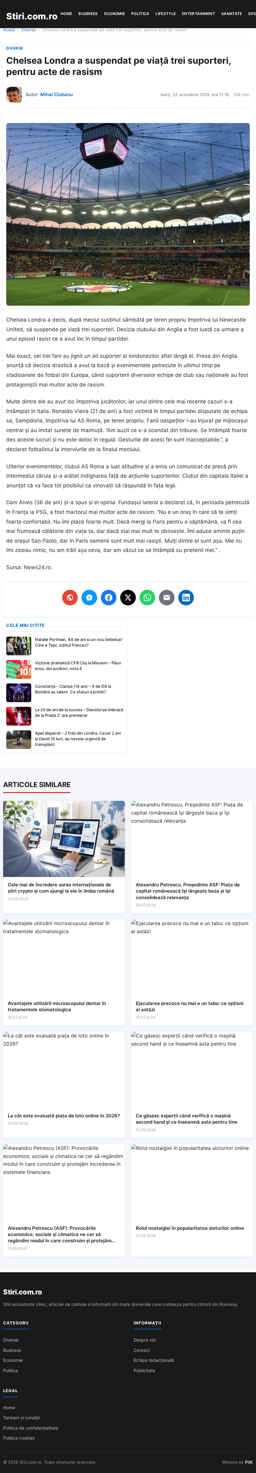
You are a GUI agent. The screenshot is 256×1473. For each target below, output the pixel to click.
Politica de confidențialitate (30, 1428)
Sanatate (231, 13)
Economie (114, 13)
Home (66, 13)
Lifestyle (165, 13)
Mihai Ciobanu (56, 94)
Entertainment (198, 13)
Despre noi (144, 1339)
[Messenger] (89, 597)
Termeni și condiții (21, 1417)
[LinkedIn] (186, 597)
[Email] (167, 597)
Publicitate (144, 1370)
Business (88, 13)
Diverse (28, 29)
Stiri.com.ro (22, 1292)
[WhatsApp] (147, 597)
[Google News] (70, 597)
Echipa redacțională (154, 1360)
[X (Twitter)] (128, 597)
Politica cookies (19, 1438)
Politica (140, 13)
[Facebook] (108, 597)
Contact (142, 1350)
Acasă (9, 29)
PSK (249, 1462)
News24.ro (37, 567)
